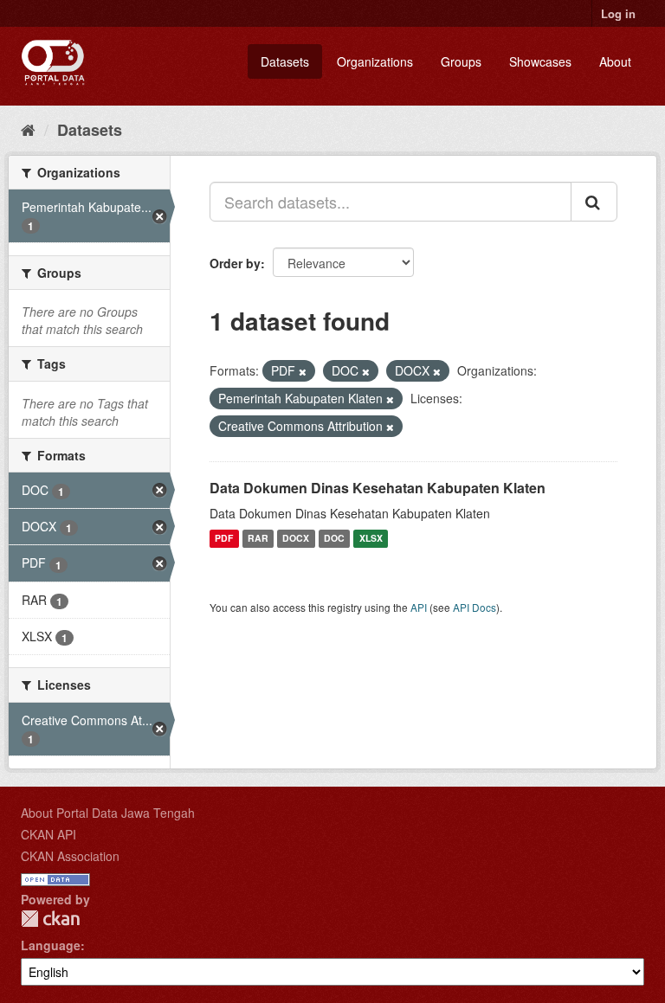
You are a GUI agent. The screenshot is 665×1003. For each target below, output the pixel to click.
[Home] (28, 129)
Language (51, 945)
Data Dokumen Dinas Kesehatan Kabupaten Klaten (378, 488)
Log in (618, 13)
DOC (334, 538)
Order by (235, 263)
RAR (258, 538)
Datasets (285, 61)
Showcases (540, 61)
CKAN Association (70, 856)
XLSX (371, 538)
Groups (461, 61)
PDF (224, 538)
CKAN (50, 919)
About (615, 61)
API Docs (474, 607)
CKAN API (48, 834)
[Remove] (303, 371)
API (418, 607)
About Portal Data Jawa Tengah (108, 812)
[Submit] (594, 202)
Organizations (375, 61)
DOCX (295, 538)
